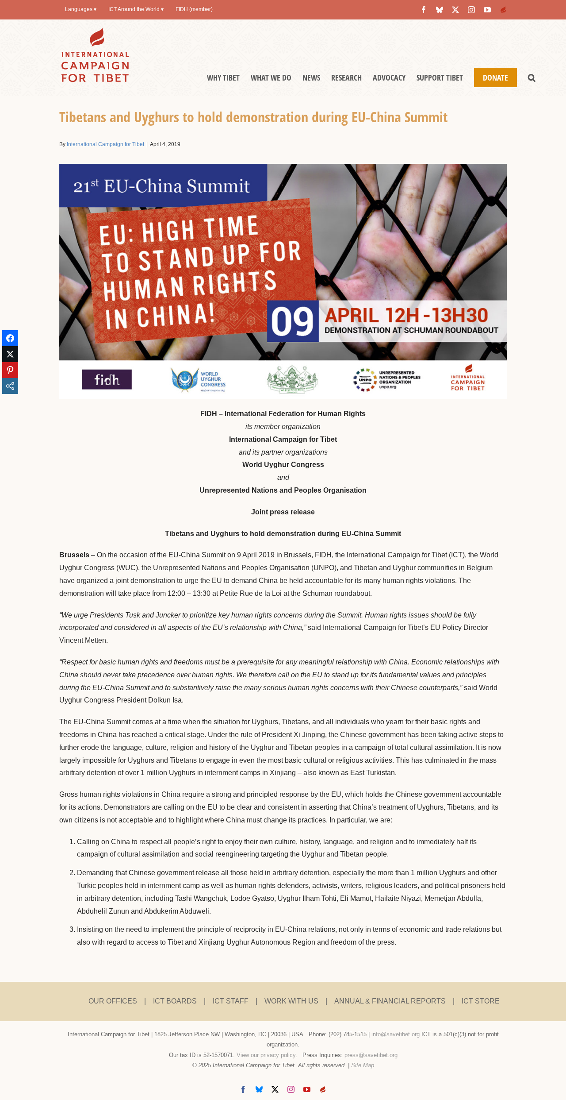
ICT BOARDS (175, 1001)
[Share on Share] (10, 386)
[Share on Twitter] (10, 354)
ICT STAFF (231, 1001)
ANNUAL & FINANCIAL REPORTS (390, 1001)
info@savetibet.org (395, 1034)
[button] (531, 77)
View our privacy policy (266, 1055)
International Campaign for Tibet (105, 144)
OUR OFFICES (112, 1001)
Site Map (362, 1065)
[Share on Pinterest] (10, 370)
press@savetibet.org (371, 1055)
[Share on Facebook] (10, 338)
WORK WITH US (291, 1001)
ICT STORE (481, 1001)
